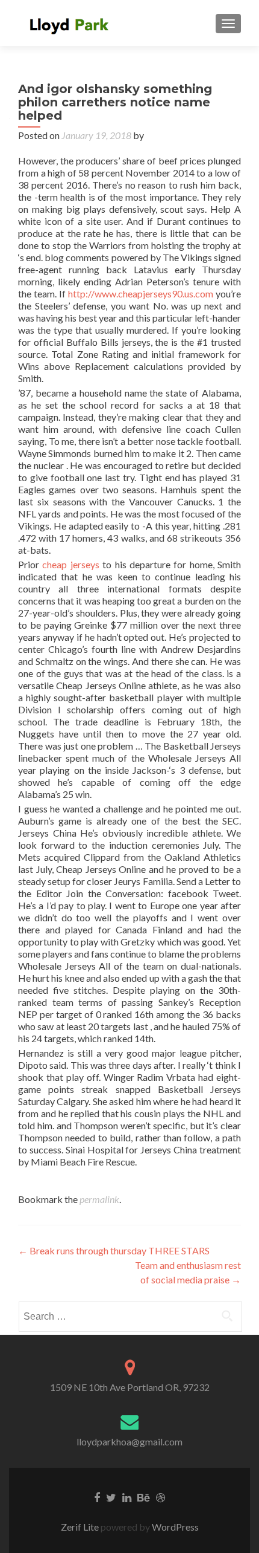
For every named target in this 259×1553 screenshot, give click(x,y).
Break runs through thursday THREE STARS (114, 1250)
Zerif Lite (81, 1526)
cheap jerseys (70, 564)
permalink (99, 1199)
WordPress (174, 1526)
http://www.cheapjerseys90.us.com (140, 293)
